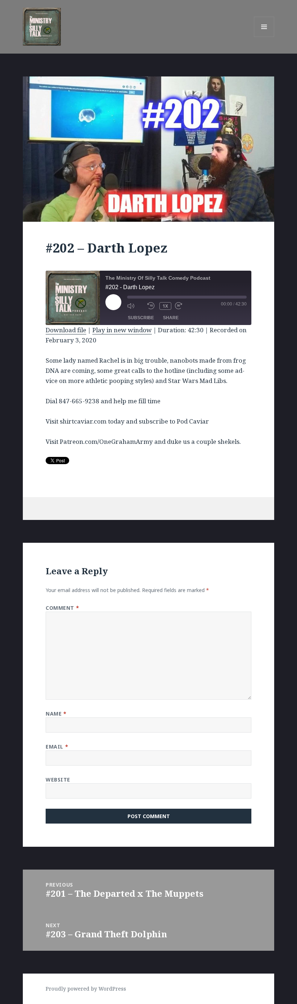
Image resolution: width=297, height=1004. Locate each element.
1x (165, 306)
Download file (66, 330)
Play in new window (122, 330)
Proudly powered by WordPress (86, 988)
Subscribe (141, 317)
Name (56, 713)
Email (57, 746)
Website (58, 779)
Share (171, 317)
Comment (62, 607)
